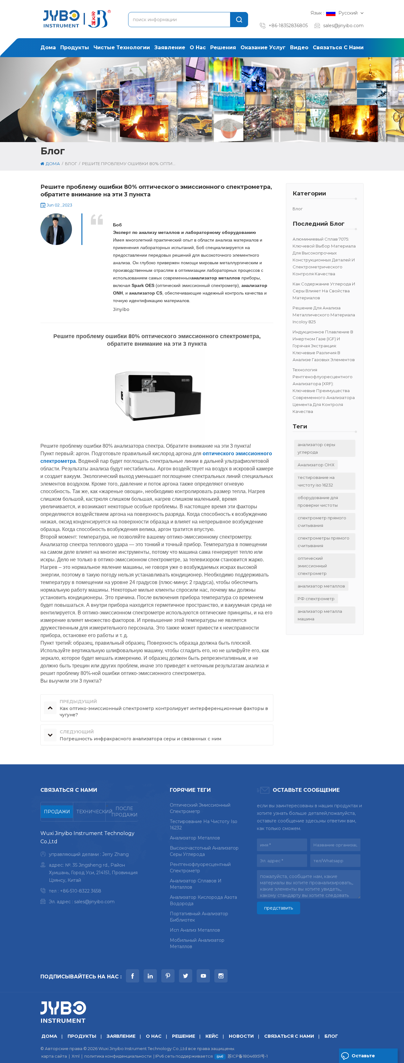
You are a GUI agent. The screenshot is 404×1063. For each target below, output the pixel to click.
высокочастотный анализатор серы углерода (204, 851)
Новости (241, 1036)
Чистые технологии (121, 48)
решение (183, 1036)
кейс (211, 1036)
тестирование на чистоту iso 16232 (316, 481)
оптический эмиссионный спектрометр (312, 566)
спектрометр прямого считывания (322, 521)
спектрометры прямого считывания (323, 541)
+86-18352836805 (288, 25)
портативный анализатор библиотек (199, 917)
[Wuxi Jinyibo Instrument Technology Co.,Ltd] (76, 19)
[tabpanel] (89, 869)
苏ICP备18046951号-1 (248, 1056)
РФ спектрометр (316, 598)
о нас (198, 48)
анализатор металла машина (320, 615)
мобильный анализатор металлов (197, 943)
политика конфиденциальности (118, 1056)
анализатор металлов (321, 585)
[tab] (57, 811)
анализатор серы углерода (316, 448)
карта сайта (54, 1056)
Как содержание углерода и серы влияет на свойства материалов (324, 290)
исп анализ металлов (195, 930)
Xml (76, 1056)
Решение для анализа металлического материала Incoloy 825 (324, 314)
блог (298, 208)
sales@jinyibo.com (343, 25)
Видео (299, 48)
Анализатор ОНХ (316, 464)
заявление (169, 48)
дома (48, 48)
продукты (74, 48)
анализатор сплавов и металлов (196, 884)
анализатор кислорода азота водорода (203, 900)
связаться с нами (338, 48)
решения (223, 48)
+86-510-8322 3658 (80, 891)
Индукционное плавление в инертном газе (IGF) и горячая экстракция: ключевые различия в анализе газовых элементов (324, 345)
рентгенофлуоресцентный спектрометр (200, 868)
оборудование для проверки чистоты (318, 501)
